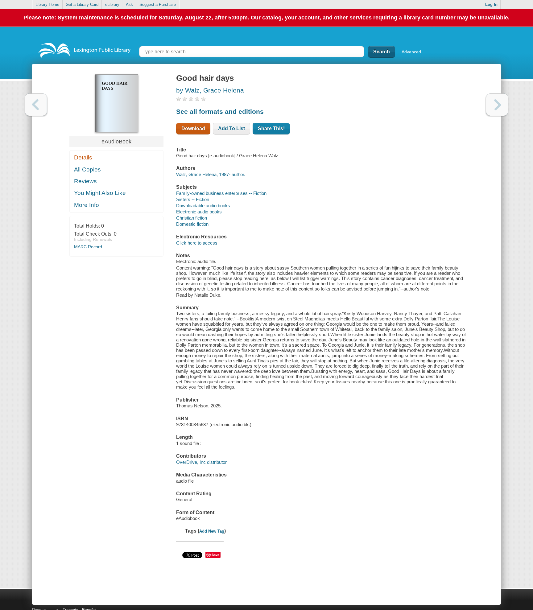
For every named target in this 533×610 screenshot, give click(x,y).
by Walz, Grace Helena (210, 90)
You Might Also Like (100, 193)
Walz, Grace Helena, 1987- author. (210, 174)
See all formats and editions (220, 111)
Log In (491, 4)
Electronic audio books (199, 211)
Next (497, 104)
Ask (129, 4)
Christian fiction (191, 218)
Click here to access (196, 242)
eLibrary (112, 4)
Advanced (411, 51)
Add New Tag (211, 531)
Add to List (231, 128)
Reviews (85, 181)
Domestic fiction (192, 224)
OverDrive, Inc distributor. (202, 462)
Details (83, 157)
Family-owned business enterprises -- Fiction (221, 193)
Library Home (47, 4)
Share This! (271, 128)
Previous (36, 104)
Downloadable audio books (203, 205)
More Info (86, 205)
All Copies (87, 169)
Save (215, 554)
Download (193, 128)
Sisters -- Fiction (192, 199)
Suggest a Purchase (157, 4)
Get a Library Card (82, 4)
